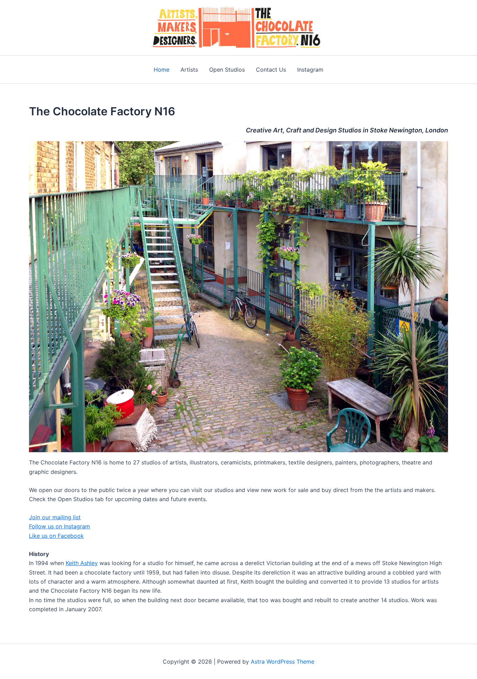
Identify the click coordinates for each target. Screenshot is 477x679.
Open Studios (227, 69)
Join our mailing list (55, 517)
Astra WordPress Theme (282, 661)
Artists (189, 69)
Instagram (310, 69)
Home (161, 69)
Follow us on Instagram (59, 526)
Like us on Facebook (56, 535)
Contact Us (271, 69)
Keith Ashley (82, 562)
